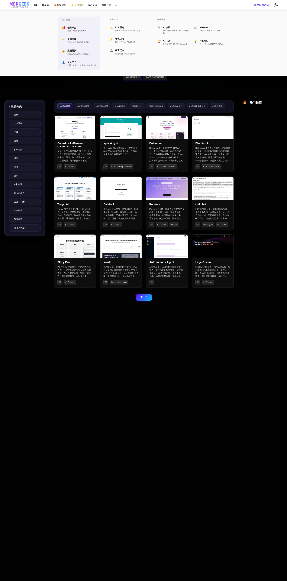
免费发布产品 (261, 5)
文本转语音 (120, 106)
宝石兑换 (92, 5)
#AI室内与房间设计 (153, 77)
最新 (16, 115)
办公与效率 (19, 228)
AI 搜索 (45, 5)
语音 (16, 158)
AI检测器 (18, 184)
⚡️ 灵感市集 (77, 5)
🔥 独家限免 (60, 5)
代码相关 (18, 149)
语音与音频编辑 (156, 106)
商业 (16, 167)
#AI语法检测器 (131, 77)
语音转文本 (137, 106)
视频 (16, 141)
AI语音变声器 (176, 106)
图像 (16, 132)
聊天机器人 (19, 193)
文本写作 (18, 123)
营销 (16, 175)
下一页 (144, 297)
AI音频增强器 (83, 106)
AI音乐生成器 (102, 106)
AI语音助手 (65, 106)
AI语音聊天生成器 (197, 106)
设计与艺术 (19, 202)
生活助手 (18, 210)
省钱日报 (106, 5)
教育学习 (18, 219)
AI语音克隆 (217, 106)
